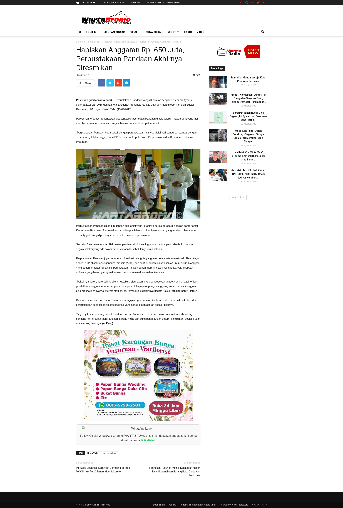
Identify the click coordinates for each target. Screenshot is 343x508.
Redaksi (173, 504)
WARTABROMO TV (155, 2)
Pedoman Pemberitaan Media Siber (198, 504)
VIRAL (134, 32)
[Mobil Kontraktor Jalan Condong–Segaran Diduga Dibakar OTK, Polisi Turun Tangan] (218, 135)
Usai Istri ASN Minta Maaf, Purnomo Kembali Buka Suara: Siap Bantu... (248, 156)
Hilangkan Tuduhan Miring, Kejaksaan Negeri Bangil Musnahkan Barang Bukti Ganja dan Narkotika (174, 471)
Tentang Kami (158, 504)
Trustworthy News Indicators (233, 504)
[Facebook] (240, 2)
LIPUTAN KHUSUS (114, 32)
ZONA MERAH (154, 32)
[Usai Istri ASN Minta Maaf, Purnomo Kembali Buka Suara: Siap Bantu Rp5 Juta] (218, 157)
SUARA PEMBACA (175, 2)
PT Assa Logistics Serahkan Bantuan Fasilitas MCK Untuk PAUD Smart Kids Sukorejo (103, 469)
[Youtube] (264, 2)
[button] (262, 32)
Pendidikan (94, 41)
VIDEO (200, 32)
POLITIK (91, 32)
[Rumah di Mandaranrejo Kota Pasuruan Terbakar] (218, 82)
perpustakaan (110, 453)
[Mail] (252, 2)
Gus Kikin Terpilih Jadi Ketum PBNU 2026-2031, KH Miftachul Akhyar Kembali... (248, 174)
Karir (264, 504)
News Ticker (93, 453)
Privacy (255, 504)
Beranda (80, 41)
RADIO (188, 32)
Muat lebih (237, 197)
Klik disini (148, 440)
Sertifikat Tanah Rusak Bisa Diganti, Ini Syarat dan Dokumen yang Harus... (248, 116)
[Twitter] (258, 2)
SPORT (172, 32)
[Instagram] (246, 2)
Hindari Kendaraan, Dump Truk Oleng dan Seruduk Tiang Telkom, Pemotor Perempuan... (248, 98)
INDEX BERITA (136, 2)
